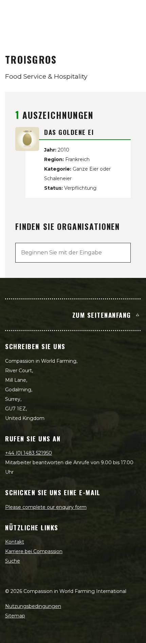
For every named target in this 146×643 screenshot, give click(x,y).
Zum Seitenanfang (101, 314)
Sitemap (15, 616)
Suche (12, 561)
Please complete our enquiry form (46, 507)
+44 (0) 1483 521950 (28, 453)
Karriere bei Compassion (33, 551)
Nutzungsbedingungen (33, 606)
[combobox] (73, 253)
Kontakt (14, 542)
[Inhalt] (133, 12)
